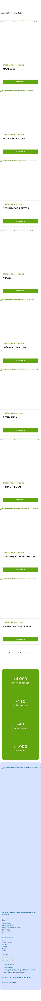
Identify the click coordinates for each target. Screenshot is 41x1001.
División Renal (6, 933)
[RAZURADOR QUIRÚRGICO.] (20, 598)
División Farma (6, 929)
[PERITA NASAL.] (20, 389)
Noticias (4, 948)
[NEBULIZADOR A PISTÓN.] (20, 180)
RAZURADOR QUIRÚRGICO (17, 626)
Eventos (4, 950)
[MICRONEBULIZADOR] (20, 110)
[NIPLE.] (20, 250)
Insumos (21, 65)
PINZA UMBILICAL (12, 487)
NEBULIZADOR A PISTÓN (16, 208)
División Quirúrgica (7, 931)
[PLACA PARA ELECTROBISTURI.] (20, 528)
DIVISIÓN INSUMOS (9, 65)
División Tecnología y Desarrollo (11, 927)
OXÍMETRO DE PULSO (14, 347)
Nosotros (4, 944)
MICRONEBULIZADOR (14, 138)
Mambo (14, 982)
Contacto (4, 946)
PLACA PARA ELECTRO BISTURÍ (19, 556)
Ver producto (20, 82)
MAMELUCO (9, 69)
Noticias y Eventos (7, 942)
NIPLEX (7, 278)
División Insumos (6, 923)
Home (3, 940)
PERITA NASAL (10, 417)
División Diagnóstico (7, 925)
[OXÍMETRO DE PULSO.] (20, 319)
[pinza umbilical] (20, 459)
